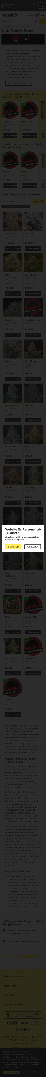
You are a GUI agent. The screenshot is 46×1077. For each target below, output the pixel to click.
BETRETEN (13, 547)
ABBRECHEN (33, 547)
